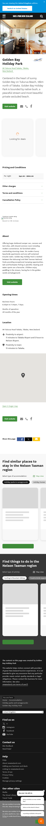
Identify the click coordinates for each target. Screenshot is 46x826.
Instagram (10, 727)
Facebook (10, 731)
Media (4, 792)
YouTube (9, 734)
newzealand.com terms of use (15, 684)
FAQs (4, 760)
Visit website (9, 106)
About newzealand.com (11, 763)
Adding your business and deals (15, 766)
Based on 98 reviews (10, 221)
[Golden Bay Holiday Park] (38, 60)
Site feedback (7, 746)
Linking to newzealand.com (13, 769)
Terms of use (7, 772)
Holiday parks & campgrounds (16, 482)
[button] (4, 16)
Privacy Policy (7, 775)
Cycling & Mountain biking (14, 578)
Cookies (5, 778)
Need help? (6, 749)
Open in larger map (10, 406)
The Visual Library (9, 795)
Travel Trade (7, 798)
